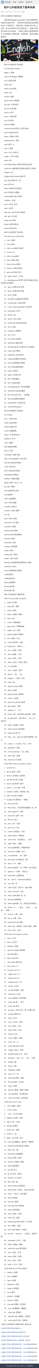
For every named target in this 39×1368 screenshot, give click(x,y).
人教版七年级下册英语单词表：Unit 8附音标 (16, 1352)
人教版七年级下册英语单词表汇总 (13, 1336)
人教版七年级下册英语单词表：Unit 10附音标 (17, 1348)
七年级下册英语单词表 (9, 1328)
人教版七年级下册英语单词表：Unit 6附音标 (16, 1344)
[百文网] (2, 2)
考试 (14, 2)
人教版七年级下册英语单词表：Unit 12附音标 (17, 1360)
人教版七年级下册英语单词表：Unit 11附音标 (17, 1356)
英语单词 (29, 2)
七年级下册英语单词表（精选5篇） (13, 1340)
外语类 (21, 2)
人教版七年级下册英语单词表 (11, 1332)
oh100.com (23, 1366)
